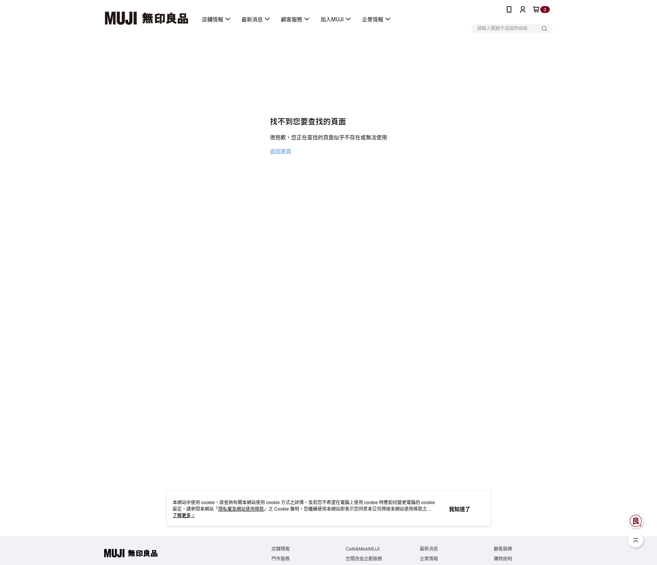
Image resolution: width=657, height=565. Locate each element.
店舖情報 (280, 548)
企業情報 (429, 558)
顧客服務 (503, 548)
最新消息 (429, 548)
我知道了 (459, 508)
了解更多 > (184, 515)
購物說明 (503, 558)
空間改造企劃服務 (364, 558)
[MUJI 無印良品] (146, 19)
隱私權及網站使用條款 (241, 508)
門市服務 (280, 558)
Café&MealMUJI (362, 548)
